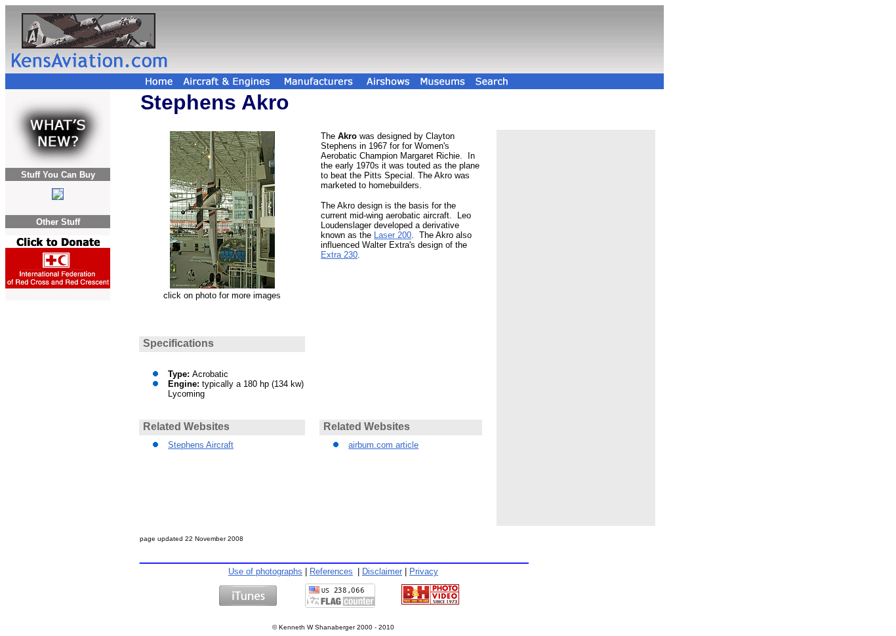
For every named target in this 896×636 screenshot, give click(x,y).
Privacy (423, 571)
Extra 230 (339, 255)
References (331, 571)
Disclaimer (382, 571)
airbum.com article (383, 445)
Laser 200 (392, 235)
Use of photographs (265, 571)
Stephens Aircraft (201, 445)
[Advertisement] (418, 39)
